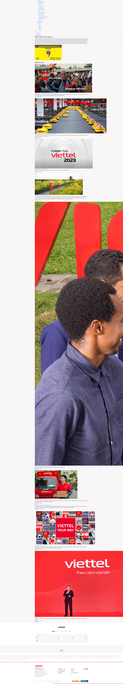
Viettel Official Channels (57, 681)
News (40, 23)
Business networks (42, 6)
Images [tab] (62, 631)
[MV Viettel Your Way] (61, 527)
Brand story (40, 2)
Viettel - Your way (40, 617)
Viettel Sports (44, 658)
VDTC (45, 656)
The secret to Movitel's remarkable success (44, 195)
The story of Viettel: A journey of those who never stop (46, 466)
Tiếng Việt (38, 33)
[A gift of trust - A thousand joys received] (61, 484)
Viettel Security (73, 658)
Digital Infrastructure (42, 17)
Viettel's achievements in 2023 (42, 169)
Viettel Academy (62, 658)
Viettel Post (23, 659)
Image (40, 26)
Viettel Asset (20, 658)
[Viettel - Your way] (61, 584)
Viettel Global (102, 656)
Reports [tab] (69, 631)
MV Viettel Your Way (40, 545)
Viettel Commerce (114, 656)
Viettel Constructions (89, 656)
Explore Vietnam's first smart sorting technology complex (46, 133)
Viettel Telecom (12, 659)
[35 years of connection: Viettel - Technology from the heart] (61, 78)
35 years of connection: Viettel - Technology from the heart (47, 93)
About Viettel (39, 0)
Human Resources (42, 8)
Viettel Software (24, 656)
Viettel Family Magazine (74, 672)
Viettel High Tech (105, 658)
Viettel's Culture (41, 9)
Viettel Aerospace (32, 658)
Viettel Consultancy (75, 656)
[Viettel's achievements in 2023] (61, 153)
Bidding (40, 29)
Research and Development (43, 16)
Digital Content (41, 15)
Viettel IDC (51, 656)
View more (36, 97)
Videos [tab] (66, 631)
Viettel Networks (36, 656)
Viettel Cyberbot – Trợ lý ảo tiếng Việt (43, 505)
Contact (72, 671)
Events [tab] (58, 631)
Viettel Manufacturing (8, 658)
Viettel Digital (94, 658)
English (38, 34)
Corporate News (41, 7)
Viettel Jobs (73, 668)
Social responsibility (42, 1)
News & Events (39, 22)
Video (40, 27)
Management (41, 4)
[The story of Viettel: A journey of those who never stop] (61, 334)
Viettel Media (84, 658)
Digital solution (41, 14)
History (40, 5)
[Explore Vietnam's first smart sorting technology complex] (61, 115)
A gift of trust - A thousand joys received (44, 499)
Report (40, 28)
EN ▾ (35, 31)
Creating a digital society (41, 12)
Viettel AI (52, 658)
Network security (41, 13)
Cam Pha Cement (61, 656)
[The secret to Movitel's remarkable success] (61, 184)
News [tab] (53, 631)
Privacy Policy (43, 681)
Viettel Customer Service (9, 656)
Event (40, 24)
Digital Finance (41, 19)
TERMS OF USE (49, 681)
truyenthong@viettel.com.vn (39, 668)
